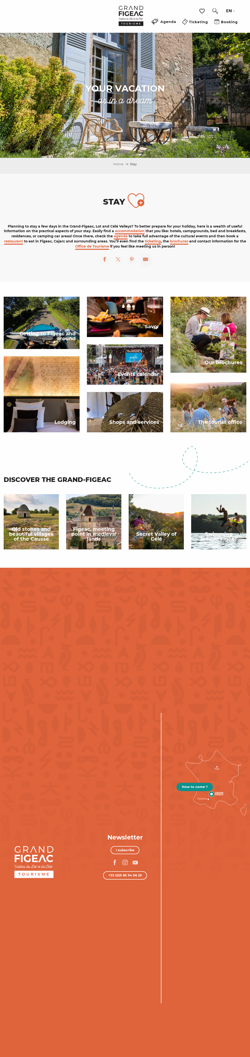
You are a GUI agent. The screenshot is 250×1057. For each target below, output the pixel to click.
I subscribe (125, 850)
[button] (215, 11)
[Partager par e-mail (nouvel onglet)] (145, 260)
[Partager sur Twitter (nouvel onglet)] (118, 260)
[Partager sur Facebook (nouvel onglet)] (104, 260)
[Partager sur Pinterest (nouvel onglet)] (131, 260)
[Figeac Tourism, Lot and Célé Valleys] (131, 19)
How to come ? (195, 787)
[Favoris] (203, 11)
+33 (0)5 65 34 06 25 (125, 875)
